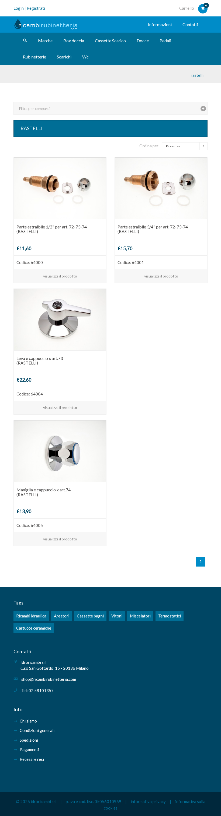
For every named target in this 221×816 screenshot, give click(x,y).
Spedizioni (29, 740)
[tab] (110, 108)
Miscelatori (140, 615)
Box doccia (73, 40)
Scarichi (64, 56)
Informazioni (160, 24)
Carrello (186, 8)
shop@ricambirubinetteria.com (48, 679)
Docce (143, 40)
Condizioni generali (37, 730)
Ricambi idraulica (31, 615)
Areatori (61, 615)
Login (18, 8)
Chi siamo (28, 720)
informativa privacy (148, 801)
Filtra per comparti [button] (34, 108)
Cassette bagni (90, 615)
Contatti (190, 24)
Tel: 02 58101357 (37, 690)
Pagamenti (29, 749)
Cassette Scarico (110, 40)
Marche (45, 40)
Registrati (36, 8)
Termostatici (169, 615)
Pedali (165, 40)
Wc (85, 56)
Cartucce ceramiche (33, 628)
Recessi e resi (32, 759)
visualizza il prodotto (60, 276)
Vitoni (116, 615)
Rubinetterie (34, 56)
